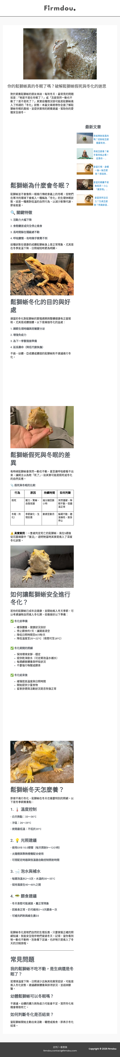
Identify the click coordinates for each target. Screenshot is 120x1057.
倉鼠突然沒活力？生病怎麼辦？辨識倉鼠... (101, 201)
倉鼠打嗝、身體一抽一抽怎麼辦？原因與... (101, 170)
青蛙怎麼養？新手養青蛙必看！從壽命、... (101, 155)
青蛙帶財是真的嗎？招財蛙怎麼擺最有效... (101, 139)
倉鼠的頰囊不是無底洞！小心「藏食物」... (101, 186)
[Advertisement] (42, 148)
